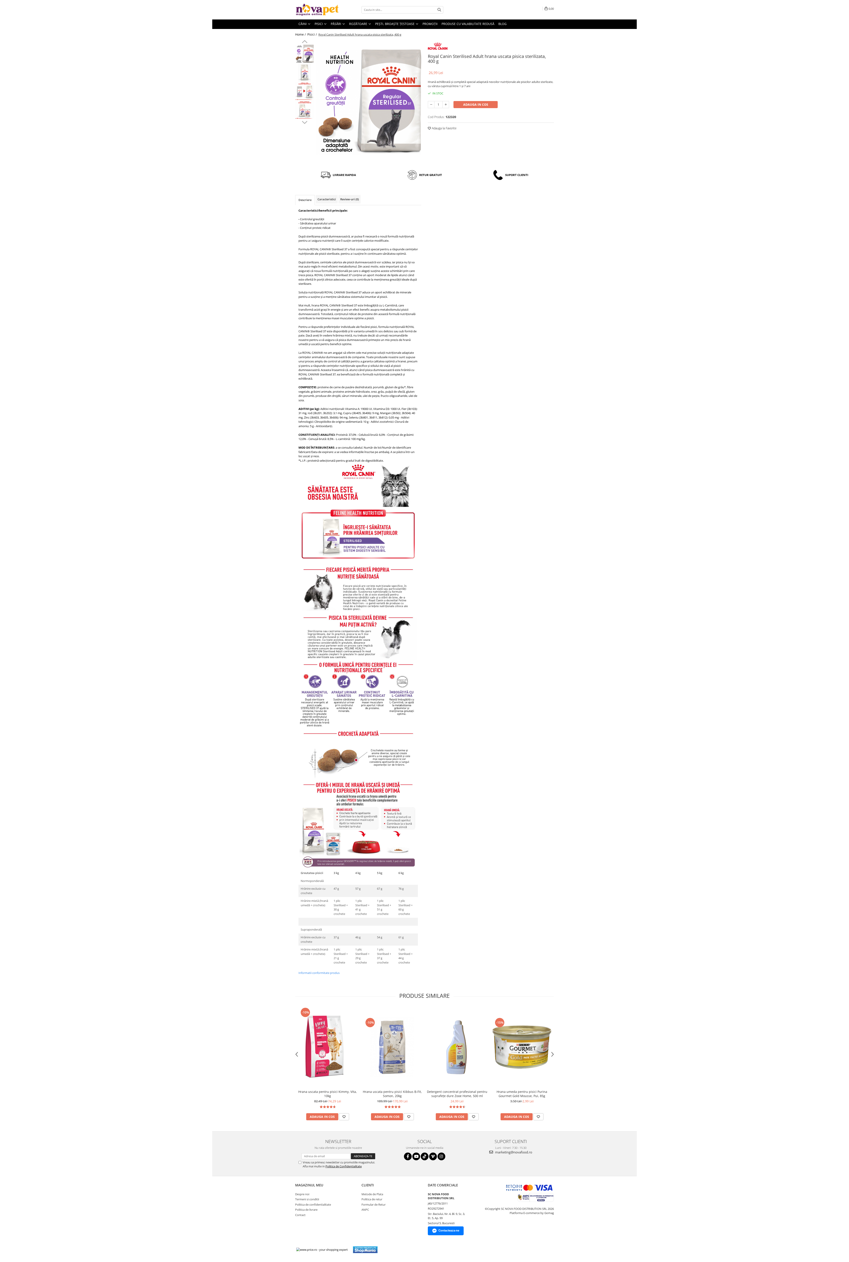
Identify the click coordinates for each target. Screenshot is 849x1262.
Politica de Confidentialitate (343, 1166)
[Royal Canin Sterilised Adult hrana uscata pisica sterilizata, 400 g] (368, 102)
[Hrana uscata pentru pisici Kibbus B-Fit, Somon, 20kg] (392, 1047)
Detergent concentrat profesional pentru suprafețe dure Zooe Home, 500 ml (457, 1094)
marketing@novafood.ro (513, 1152)
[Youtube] (416, 1156)
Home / (301, 34)
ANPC (365, 1210)
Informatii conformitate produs (319, 973)
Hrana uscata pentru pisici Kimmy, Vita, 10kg (327, 1094)
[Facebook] (408, 1156)
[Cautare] (439, 9)
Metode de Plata (372, 1194)
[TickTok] (424, 1156)
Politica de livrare (306, 1210)
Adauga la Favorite (444, 128)
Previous (304, 42)
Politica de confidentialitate (313, 1205)
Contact (300, 1215)
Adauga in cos (475, 104)
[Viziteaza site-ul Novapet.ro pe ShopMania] (365, 1249)
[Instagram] (441, 1156)
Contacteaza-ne (448, 1230)
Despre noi (302, 1194)
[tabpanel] (368, 102)
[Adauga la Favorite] (344, 1116)
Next (304, 122)
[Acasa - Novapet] (317, 9)
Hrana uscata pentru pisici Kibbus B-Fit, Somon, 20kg (392, 1094)
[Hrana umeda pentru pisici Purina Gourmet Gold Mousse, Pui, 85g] (522, 1047)
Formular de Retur (373, 1205)
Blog (502, 24)
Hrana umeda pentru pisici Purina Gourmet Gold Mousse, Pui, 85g (522, 1094)
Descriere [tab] (305, 200)
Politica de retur (371, 1199)
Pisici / (312, 34)
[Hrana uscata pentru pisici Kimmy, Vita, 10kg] (327, 1047)
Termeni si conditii (307, 1199)
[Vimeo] (433, 1156)
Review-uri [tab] (349, 199)
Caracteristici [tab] (326, 199)
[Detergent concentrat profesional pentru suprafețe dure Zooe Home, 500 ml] (457, 1047)
